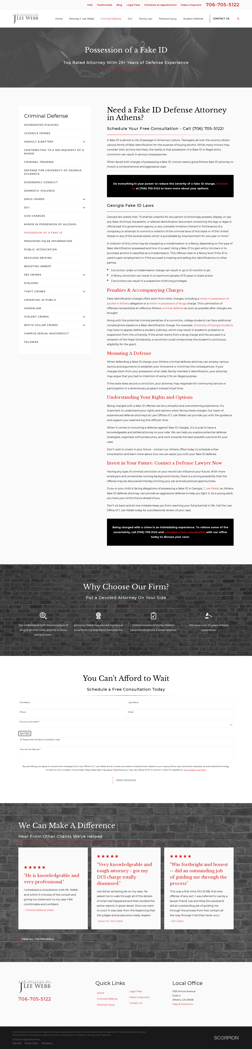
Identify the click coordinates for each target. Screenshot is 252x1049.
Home (100, 993)
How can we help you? (30, 749)
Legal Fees (133, 5)
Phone (23, 712)
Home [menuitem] (58, 18)
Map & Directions (182, 1004)
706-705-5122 (222, 4)
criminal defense (173, 308)
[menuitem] (54, 125)
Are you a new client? (29, 722)
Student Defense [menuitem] (193, 18)
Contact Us (221, 18)
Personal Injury (106, 1004)
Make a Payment (191, 5)
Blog (119, 5)
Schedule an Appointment (160, 5)
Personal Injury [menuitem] (168, 18)
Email (130, 712)
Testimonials (104, 5)
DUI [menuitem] (130, 18)
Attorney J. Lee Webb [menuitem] (81, 18)
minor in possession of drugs (167, 303)
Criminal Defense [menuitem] (111, 18)
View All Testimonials (38, 939)
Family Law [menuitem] (145, 18)
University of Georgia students (213, 325)
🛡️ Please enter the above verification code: (40, 740)
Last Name (133, 702)
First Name (25, 702)
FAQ (89, 5)
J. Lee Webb (211, 488)
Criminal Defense (107, 998)
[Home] (26, 19)
